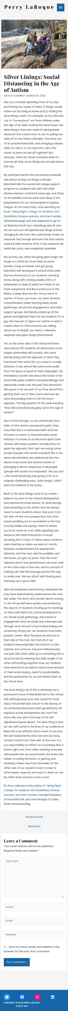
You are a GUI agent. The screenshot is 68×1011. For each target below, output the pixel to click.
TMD (25, 1006)
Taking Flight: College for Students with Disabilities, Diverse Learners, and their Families (33, 790)
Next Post (34, 826)
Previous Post (34, 817)
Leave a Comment (14, 95)
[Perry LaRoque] (29, 8)
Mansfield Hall (15, 799)
